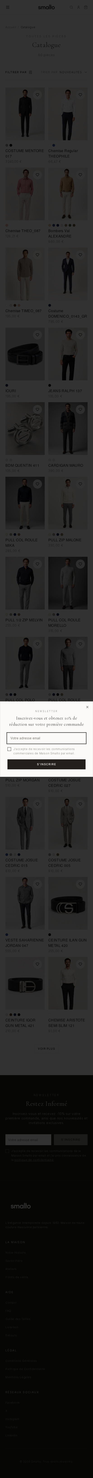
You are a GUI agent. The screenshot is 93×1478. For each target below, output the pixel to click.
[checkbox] (9, 749)
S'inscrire (46, 764)
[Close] (87, 707)
